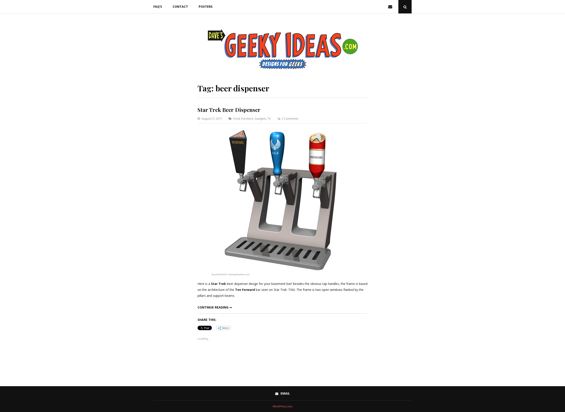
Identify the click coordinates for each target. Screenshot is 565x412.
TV (269, 118)
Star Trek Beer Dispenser (229, 109)
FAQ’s (157, 6)
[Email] (391, 7)
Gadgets (260, 118)
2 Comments (290, 118)
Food (236, 118)
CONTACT (180, 6)
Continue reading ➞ (215, 307)
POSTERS (206, 6)
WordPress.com (282, 406)
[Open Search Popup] (405, 6)
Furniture (247, 118)
